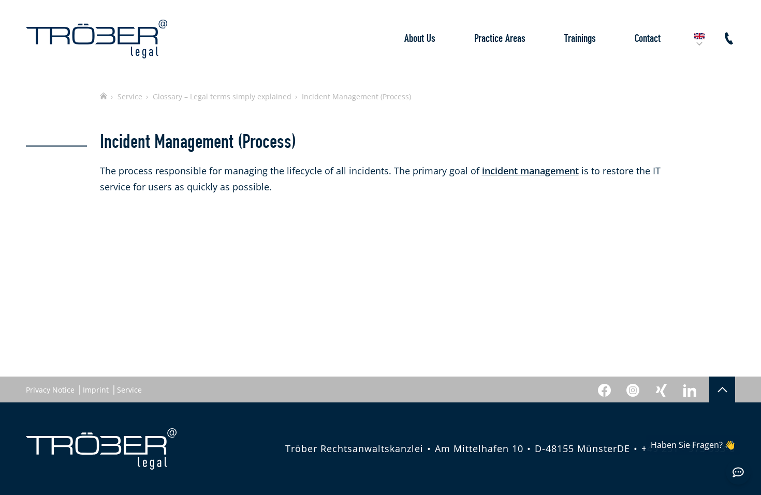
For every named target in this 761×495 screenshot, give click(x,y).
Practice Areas (499, 38)
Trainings (580, 38)
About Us (419, 38)
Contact (648, 38)
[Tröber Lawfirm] (96, 39)
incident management (530, 170)
